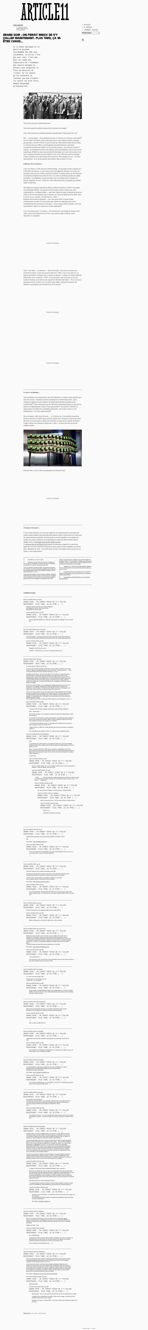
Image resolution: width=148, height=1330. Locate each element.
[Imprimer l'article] (83, 40)
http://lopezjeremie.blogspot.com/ (41, 946)
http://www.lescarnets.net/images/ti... (35, 1069)
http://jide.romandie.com (44, 1201)
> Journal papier (90, 30)
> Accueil (86, 25)
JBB (27, 28)
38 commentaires (21, 30)
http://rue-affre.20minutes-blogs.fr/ (41, 881)
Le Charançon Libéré (22, 27)
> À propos (87, 27)
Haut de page (86, 1328)
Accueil (93, 1328)
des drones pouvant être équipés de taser (47, 542)
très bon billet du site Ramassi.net (36, 544)
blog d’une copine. (33, 1283)
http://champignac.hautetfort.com (41, 1072)
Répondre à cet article (34, 1313)
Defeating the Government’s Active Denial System (45, 1273)
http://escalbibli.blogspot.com (40, 841)
